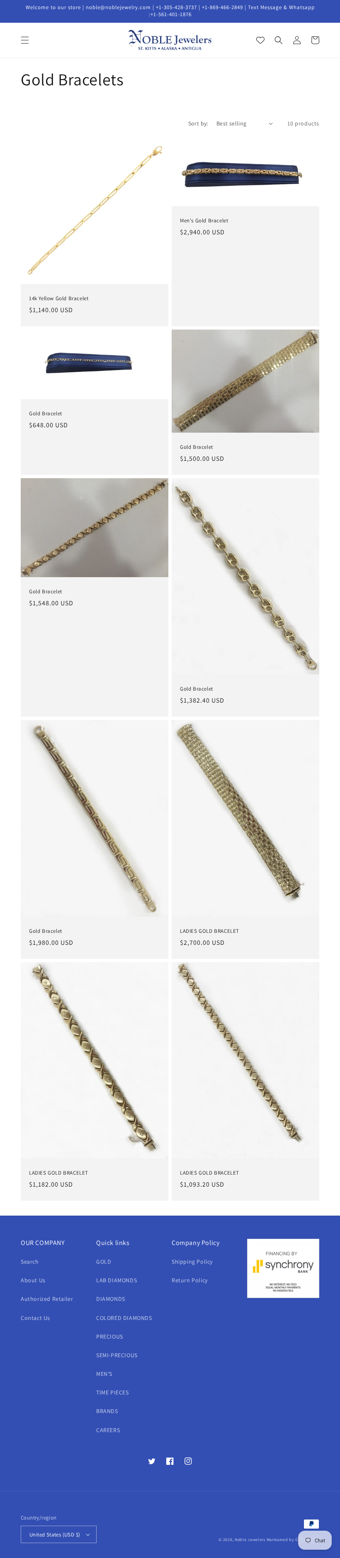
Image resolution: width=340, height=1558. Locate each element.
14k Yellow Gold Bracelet (58, 298)
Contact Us (35, 1318)
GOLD (103, 1261)
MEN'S (104, 1373)
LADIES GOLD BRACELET (209, 931)
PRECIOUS (109, 1336)
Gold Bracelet (45, 413)
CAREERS (108, 1430)
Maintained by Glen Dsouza (293, 1539)
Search (30, 1261)
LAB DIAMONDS (116, 1280)
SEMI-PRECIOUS (117, 1355)
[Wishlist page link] (260, 40)
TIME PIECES (112, 1392)
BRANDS (107, 1411)
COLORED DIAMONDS (124, 1318)
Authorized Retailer (47, 1299)
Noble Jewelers (250, 1539)
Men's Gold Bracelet (204, 220)
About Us (33, 1280)
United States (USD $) (54, 1534)
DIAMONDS (110, 1299)
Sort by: (198, 123)
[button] (25, 40)
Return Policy (190, 1280)
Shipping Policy (192, 1261)
